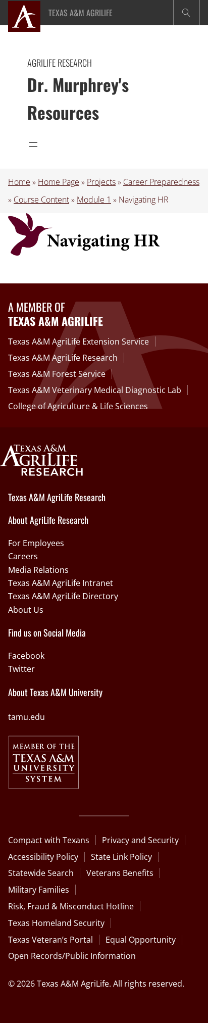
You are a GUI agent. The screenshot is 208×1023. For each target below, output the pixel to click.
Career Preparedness (161, 181)
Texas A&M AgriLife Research (63, 358)
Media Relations (38, 569)
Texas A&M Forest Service (57, 374)
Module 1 (94, 199)
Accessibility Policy (43, 856)
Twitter (21, 668)
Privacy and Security (140, 840)
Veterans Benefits (119, 873)
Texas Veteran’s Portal (50, 939)
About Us (25, 609)
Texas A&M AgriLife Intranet (60, 583)
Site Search (186, 12)
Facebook (26, 655)
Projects (101, 181)
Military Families (38, 889)
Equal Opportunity (141, 939)
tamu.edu (26, 716)
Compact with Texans (48, 840)
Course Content (41, 199)
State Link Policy (121, 856)
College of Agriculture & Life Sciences (78, 406)
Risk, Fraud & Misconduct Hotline (71, 906)
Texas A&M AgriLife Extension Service (78, 341)
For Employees (36, 543)
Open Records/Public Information (72, 955)
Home (19, 181)
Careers (23, 556)
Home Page (58, 181)
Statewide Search (41, 873)
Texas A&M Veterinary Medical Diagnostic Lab (94, 390)
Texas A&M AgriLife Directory (63, 596)
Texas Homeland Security (56, 923)
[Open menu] (33, 144)
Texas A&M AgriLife (80, 13)
